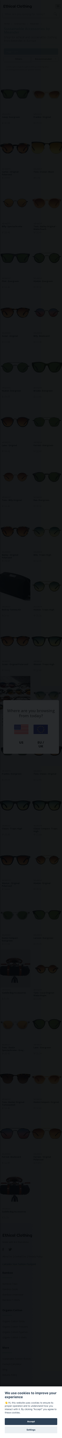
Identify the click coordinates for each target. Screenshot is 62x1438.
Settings (31, 1429)
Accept (31, 1421)
